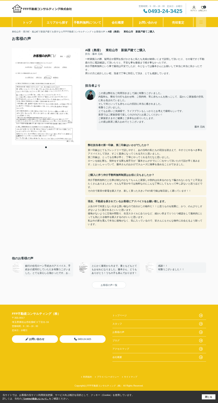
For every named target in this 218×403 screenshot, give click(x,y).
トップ (27, 22)
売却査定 (178, 22)
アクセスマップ (120, 348)
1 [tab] (46, 147)
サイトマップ (130, 377)
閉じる (208, 396)
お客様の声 (118, 332)
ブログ (116, 340)
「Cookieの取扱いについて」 (35, 399)
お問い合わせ (148, 22)
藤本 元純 (199, 126)
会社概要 (118, 22)
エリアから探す (57, 22)
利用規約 (87, 377)
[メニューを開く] (201, 22)
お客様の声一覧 (109, 285)
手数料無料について (87, 22)
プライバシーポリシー (108, 377)
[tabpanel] (46, 96)
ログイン (193, 10)
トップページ (119, 315)
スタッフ (117, 323)
